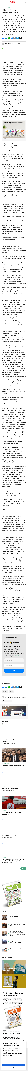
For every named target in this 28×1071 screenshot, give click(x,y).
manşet (11, 691)
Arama (23, 868)
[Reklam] (14, 129)
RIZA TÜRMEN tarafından (8, 972)
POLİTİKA (12, 7)
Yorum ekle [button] (7, 701)
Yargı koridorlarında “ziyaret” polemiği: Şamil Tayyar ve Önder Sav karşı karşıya (17, 933)
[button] (2, 2)
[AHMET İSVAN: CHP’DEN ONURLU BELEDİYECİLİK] (14, 730)
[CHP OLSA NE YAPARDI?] (14, 826)
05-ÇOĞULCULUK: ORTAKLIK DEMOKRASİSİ (12, 968)
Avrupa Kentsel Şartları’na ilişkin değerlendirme (17, 941)
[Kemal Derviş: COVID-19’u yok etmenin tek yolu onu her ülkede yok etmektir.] (14, 849)
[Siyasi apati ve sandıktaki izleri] (4, 949)
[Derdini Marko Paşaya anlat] (14, 779)
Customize (14, 1058)
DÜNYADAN (6, 982)
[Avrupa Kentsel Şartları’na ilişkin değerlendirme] (4, 941)
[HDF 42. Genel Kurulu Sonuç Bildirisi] (4, 925)
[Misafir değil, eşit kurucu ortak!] (4, 917)
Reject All (13, 1062)
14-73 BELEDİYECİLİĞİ (6, 7)
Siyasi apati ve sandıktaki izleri (17, 949)
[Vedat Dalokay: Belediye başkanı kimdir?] (14, 755)
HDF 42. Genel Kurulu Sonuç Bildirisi (17, 925)
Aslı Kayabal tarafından (8, 986)
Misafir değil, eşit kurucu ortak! (17, 917)
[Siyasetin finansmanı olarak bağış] (14, 802)
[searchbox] (11, 868)
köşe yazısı (5, 691)
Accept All (13, 1065)
